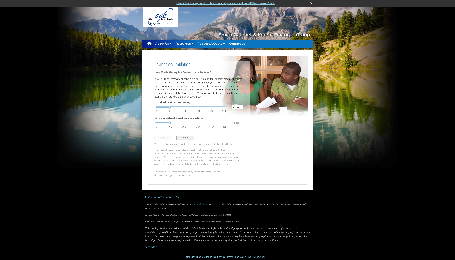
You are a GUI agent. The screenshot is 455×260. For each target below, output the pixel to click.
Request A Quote (209, 43)
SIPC (202, 204)
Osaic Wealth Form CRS (162, 197)
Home (149, 44)
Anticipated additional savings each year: (180, 118)
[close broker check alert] (311, 3)
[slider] (190, 107)
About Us (162, 43)
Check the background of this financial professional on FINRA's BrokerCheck (225, 3)
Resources (183, 43)
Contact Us (237, 43)
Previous (163, 137)
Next (185, 137)
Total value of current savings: (173, 102)
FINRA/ (197, 204)
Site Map (151, 247)
